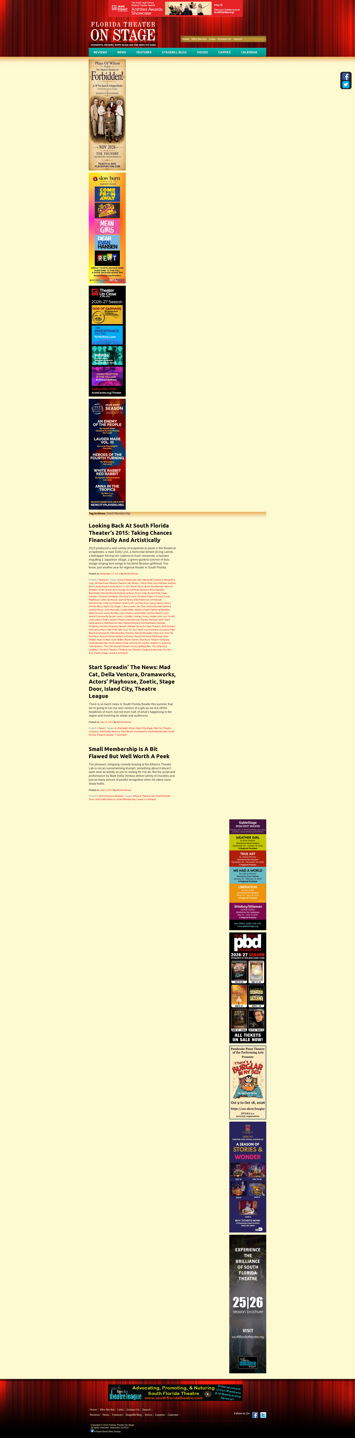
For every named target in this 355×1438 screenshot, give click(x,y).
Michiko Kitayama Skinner (113, 626)
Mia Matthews (148, 623)
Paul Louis (158, 633)
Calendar (249, 52)
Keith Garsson (96, 613)
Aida (139, 580)
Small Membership (98, 643)
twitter (263, 1415)
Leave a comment (118, 653)
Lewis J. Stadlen (125, 616)
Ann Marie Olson (134, 586)
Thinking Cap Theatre (129, 649)
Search (238, 39)
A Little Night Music (124, 728)
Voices (202, 52)
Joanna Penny (96, 609)
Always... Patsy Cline (142, 583)
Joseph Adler (126, 609)
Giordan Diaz (141, 603)
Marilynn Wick (156, 619)
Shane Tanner (131, 639)
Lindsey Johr (155, 616)
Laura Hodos (126, 613)
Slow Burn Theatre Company (154, 639)
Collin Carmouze (109, 600)
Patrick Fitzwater (143, 633)
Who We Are (199, 39)
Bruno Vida (141, 593)
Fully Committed (112, 603)
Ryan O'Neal (103, 639)
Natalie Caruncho (137, 626)
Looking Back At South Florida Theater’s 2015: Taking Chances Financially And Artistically (130, 532)
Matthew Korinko (113, 623)
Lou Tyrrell (168, 616)
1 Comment (121, 735)
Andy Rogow (102, 586)
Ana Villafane (160, 583)
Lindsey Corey (141, 616)
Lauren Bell (140, 613)
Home (185, 39)
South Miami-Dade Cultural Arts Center (129, 643)
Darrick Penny (126, 600)
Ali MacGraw (101, 583)
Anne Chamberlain (153, 586)
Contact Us (224, 39)
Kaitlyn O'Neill (142, 609)
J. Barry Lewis (128, 606)
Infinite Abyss (95, 606)
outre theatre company (156, 629)
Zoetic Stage (100, 653)
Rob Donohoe (107, 636)
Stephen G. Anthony (160, 643)
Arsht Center (105, 590)
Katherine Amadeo (160, 609)
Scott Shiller (117, 639)
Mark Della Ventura (110, 731)
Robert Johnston (124, 636)
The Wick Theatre (108, 649)
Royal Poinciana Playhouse (148, 636)
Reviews (100, 52)
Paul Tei (169, 633)
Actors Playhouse (127, 580)
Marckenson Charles (137, 619)
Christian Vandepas (108, 596)
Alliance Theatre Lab (120, 583)
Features (144, 52)
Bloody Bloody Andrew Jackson (117, 593)
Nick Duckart (168, 626)
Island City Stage (112, 606)
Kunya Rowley (111, 613)
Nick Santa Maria (97, 629)
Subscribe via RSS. (119, 1427)
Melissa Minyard (131, 623)
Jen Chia (141, 606)
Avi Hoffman (132, 590)
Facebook (255, 1415)
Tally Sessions (96, 646)
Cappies (224, 52)
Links (212, 39)
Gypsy (152, 603)
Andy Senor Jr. (117, 586)
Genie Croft (128, 603)
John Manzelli (111, 609)
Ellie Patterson (141, 600)
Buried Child (154, 593)
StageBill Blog (174, 52)
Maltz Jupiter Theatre (114, 619)
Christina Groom (127, 596)
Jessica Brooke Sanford (158, 606)
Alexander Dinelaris (153, 580)
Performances (106, 796)
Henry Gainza (163, 603)
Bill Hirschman (131, 573)
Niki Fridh (112, 629)
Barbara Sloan (147, 590)
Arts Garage (119, 590)
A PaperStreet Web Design (107, 1431)
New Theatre (153, 626)
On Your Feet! (136, 629)
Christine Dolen (145, 596)
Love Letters (95, 619)
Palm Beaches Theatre (122, 633)
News (121, 52)
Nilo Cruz (123, 629)
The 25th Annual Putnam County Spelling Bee (127, 646)
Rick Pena (94, 636)
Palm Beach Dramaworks (134, 731)
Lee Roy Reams (155, 613)
